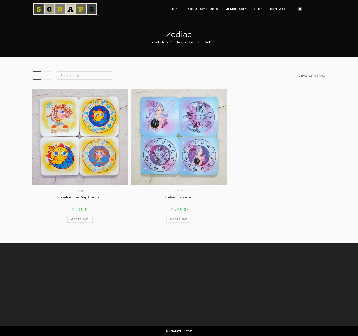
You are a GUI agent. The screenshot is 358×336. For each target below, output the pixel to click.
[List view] (48, 75)
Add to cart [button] (80, 219)
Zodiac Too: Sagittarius (80, 197)
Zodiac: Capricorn (178, 197)
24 (316, 75)
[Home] (145, 42)
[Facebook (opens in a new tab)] (310, 9)
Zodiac (209, 42)
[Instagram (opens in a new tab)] (317, 9)
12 (310, 75)
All (322, 75)
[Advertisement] (179, 284)
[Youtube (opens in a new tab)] (323, 9)
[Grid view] (37, 75)
